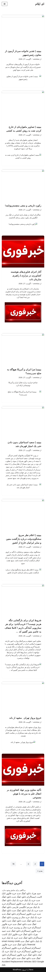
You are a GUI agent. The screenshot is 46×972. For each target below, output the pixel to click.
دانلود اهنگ (28, 934)
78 (13, 864)
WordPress (17, 970)
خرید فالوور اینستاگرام (16, 904)
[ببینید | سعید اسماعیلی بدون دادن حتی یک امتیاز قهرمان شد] (23, 422)
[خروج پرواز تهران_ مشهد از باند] (23, 698)
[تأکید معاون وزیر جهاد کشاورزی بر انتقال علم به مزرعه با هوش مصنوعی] (23, 770)
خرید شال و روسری (21, 917)
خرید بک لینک (30, 900)
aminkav (36, 59)
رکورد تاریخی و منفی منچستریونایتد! (23, 205)
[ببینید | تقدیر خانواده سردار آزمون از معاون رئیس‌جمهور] (23, 31)
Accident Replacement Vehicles (16, 961)
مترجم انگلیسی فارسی (22, 907)
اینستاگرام (26, 948)
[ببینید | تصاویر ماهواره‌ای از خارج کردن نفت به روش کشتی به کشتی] (23, 107)
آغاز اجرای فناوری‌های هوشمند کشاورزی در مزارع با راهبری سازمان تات (26, 275)
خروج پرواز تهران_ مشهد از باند (25, 718)
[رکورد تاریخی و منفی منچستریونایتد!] (23, 185)
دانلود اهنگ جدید (19, 897)
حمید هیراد (36, 893)
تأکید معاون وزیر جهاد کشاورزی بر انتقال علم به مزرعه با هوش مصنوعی (24, 794)
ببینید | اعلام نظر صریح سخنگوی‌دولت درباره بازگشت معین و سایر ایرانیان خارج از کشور (23, 539)
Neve (31, 970)
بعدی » (39, 871)
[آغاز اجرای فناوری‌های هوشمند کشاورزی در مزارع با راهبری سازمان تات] (23, 252)
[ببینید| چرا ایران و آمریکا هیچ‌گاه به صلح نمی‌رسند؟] (23, 349)
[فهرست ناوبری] (4, 4)
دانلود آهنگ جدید (24, 893)
